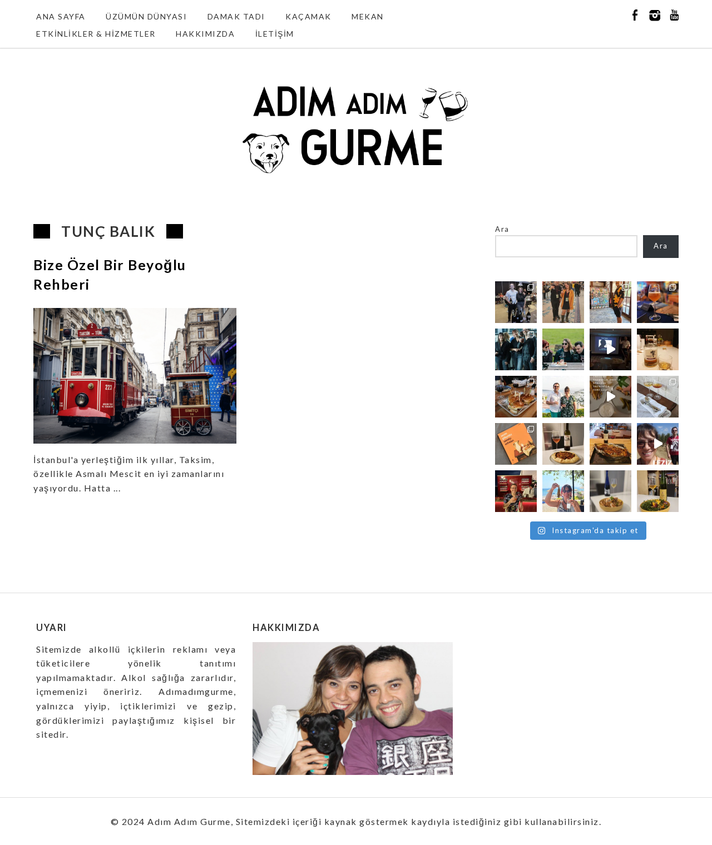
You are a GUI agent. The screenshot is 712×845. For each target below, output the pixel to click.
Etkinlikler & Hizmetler (96, 33)
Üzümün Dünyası (146, 16)
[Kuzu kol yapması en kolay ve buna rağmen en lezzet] (610, 444)
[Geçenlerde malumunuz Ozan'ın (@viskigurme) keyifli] (658, 349)
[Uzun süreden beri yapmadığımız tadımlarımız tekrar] (563, 396)
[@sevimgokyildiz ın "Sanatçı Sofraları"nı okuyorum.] (516, 444)
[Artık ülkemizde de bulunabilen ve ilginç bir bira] (658, 302)
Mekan (368, 16)
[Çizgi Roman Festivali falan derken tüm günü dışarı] (563, 444)
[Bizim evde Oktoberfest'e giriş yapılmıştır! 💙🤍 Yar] (610, 396)
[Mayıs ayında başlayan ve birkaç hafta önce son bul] (610, 302)
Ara (502, 229)
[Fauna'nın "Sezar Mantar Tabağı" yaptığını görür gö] (658, 396)
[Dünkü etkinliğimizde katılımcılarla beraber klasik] (516, 396)
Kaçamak (308, 16)
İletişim (274, 33)
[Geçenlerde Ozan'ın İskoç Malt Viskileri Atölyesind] (610, 349)
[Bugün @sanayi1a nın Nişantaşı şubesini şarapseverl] (516, 349)
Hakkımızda (205, 33)
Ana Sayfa (61, 16)
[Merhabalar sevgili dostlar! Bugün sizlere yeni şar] (563, 349)
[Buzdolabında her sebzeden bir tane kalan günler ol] (610, 491)
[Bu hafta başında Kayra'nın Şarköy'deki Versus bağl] (658, 444)
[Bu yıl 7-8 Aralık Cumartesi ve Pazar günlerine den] (563, 302)
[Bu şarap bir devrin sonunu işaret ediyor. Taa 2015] (658, 491)
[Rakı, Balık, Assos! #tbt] (563, 491)
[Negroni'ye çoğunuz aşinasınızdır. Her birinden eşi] (516, 491)
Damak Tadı (236, 16)
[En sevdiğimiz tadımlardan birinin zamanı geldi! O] (516, 302)
